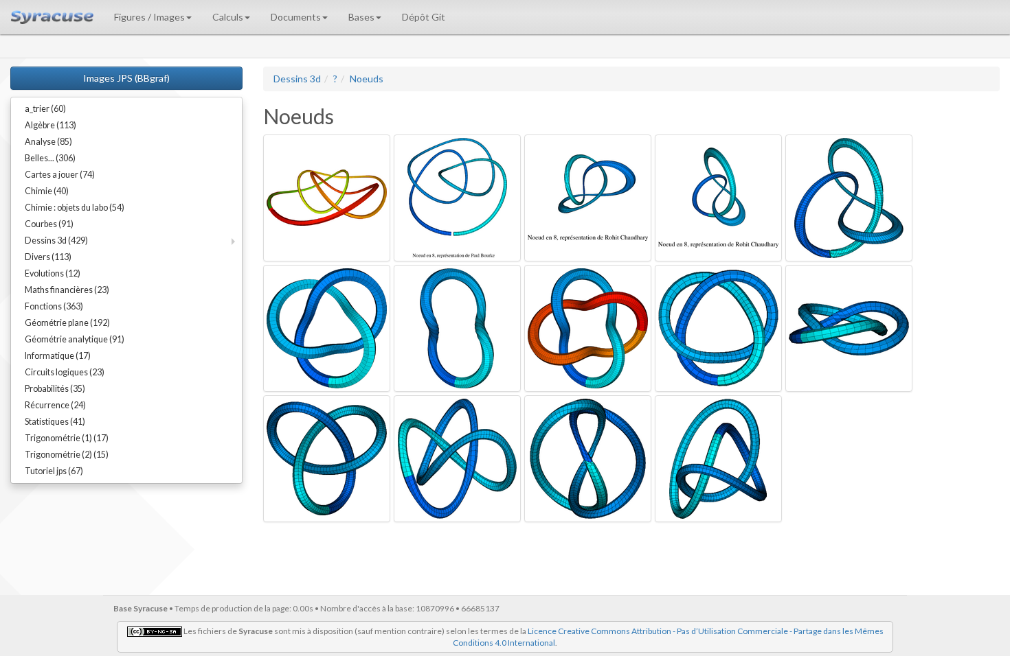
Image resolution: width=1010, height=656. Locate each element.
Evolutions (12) (52, 273)
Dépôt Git (423, 17)
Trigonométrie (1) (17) (67, 438)
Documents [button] (296, 17)
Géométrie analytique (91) (74, 339)
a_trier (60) (45, 109)
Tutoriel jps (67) (54, 471)
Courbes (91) (49, 224)
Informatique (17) (58, 356)
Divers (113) (48, 257)
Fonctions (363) (54, 306)
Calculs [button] (227, 17)
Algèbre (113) (50, 125)
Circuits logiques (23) (64, 372)
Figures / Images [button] (149, 17)
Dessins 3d (297, 78)
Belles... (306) (50, 158)
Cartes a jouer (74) (60, 174)
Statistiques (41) (55, 422)
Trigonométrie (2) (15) (67, 454)
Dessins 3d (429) (56, 240)
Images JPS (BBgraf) (126, 78)
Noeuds (366, 78)
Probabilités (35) (55, 389)
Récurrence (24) (55, 405)
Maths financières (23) (67, 290)
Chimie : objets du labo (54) (74, 207)
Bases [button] (361, 17)
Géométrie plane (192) (67, 323)
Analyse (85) (48, 142)
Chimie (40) (47, 191)
